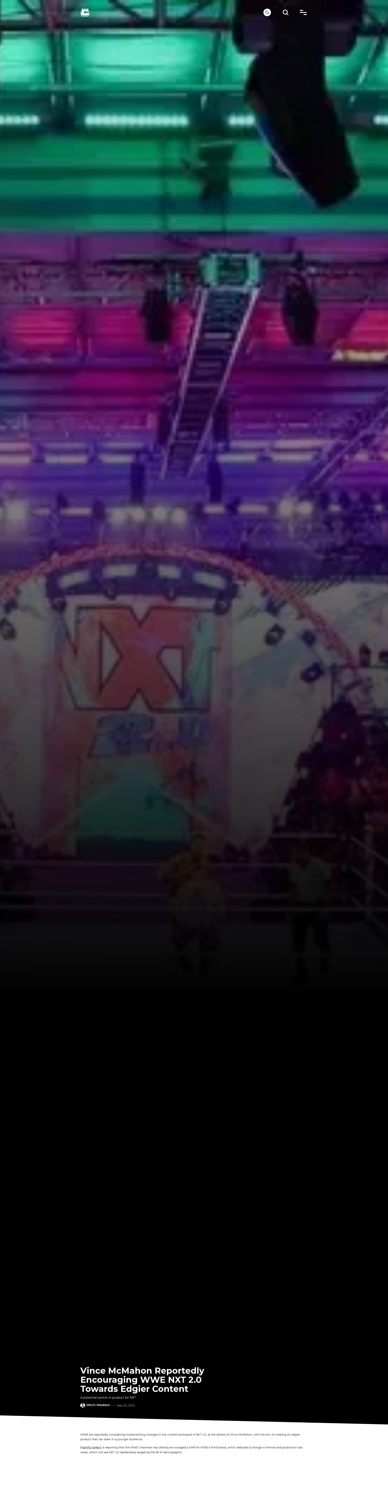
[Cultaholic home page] (171, 12)
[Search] (285, 12)
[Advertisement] (194, 1479)
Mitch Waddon (98, 1405)
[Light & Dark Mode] (267, 12)
